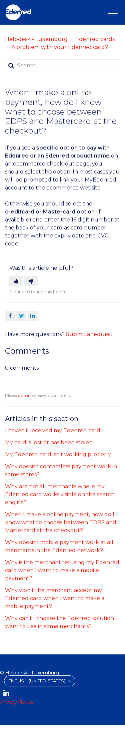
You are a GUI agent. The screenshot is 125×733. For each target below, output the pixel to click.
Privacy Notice (17, 702)
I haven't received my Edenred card (52, 430)
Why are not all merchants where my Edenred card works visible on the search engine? (60, 494)
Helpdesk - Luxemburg (36, 39)
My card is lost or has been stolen (49, 442)
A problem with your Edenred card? (59, 47)
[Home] (18, 12)
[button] (112, 12)
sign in (24, 395)
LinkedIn (33, 316)
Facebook (10, 316)
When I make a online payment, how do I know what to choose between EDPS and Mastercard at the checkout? (60, 522)
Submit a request (89, 334)
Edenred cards (95, 39)
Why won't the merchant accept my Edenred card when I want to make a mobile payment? (54, 598)
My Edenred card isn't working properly (58, 454)
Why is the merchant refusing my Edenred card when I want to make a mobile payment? (62, 570)
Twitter (21, 316)
